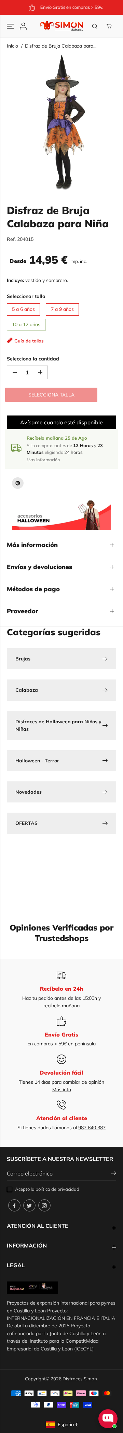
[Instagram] (44, 1205)
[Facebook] (14, 1205)
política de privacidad (57, 1189)
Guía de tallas (29, 340)
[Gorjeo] (29, 1205)
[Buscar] (95, 26)
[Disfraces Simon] (61, 26)
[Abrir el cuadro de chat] (108, 1418)
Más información (43, 459)
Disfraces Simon (80, 1378)
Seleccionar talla (26, 296)
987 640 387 (92, 1128)
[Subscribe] (113, 1174)
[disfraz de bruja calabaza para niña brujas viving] (63, 122)
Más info (61, 1089)
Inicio (12, 46)
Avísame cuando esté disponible (61, 422)
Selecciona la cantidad (33, 359)
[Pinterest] (18, 483)
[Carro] (109, 26)
